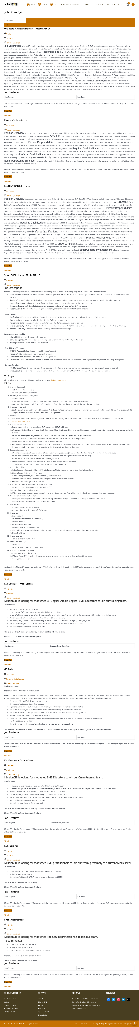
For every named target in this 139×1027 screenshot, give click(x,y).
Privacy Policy (42, 1015)
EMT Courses (84, 1024)
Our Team (41, 1005)
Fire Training (94, 1024)
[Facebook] (108, 999)
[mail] (128, 999)
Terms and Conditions (45, 1012)
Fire (55, 4)
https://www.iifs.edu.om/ (21, 421)
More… (120, 4)
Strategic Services (129, 1024)
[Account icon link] (133, 4)
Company (109, 4)
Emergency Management (70, 4)
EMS (43, 4)
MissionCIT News (43, 1002)
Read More (8, 111)
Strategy (98, 4)
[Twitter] (113, 999)
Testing (86, 4)
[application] (46, 4)
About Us (41, 999)
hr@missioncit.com (58, 380)
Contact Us (41, 1008)
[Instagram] (118, 999)
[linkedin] (123, 999)
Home (33, 4)
